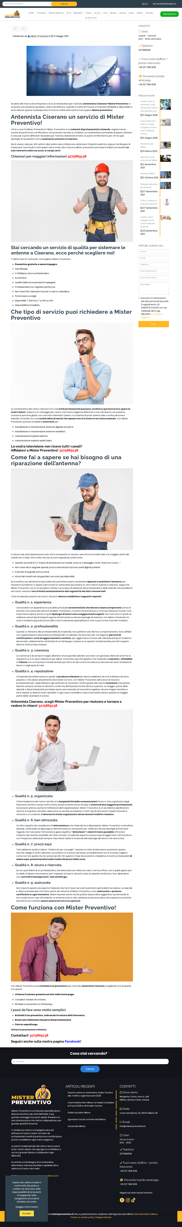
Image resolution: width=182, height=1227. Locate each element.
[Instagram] (128, 1200)
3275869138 (77, 156)
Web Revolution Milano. (146, 1214)
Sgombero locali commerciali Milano (87, 1119)
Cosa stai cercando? (90, 1053)
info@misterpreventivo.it (133, 1126)
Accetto (26, 1213)
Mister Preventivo (39, 36)
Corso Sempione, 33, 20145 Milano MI (138, 1113)
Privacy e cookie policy (82, 1217)
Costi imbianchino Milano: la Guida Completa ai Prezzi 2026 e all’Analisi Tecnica (91, 1104)
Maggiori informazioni (27, 1206)
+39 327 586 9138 (147, 67)
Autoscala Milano (76, 1126)
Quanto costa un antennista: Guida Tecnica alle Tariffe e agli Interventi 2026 (90, 1094)
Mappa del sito (104, 1217)
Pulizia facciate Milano (79, 1112)
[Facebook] (122, 1200)
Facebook (72, 1041)
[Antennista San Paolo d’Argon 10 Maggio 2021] (2, 1216)
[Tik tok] (133, 1200)
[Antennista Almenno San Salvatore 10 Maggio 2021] (179, 1216)
